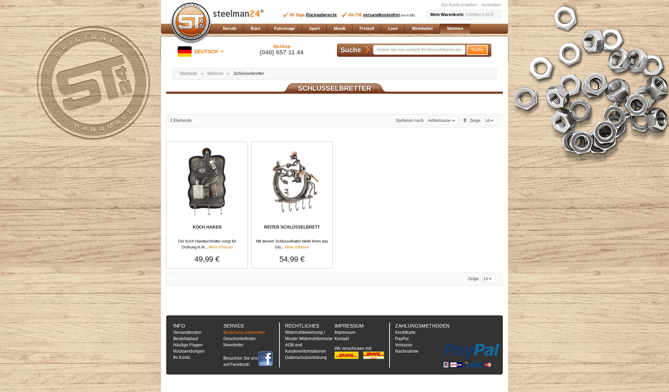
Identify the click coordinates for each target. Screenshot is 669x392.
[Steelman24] (191, 23)
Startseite (188, 73)
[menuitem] (230, 29)
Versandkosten (187, 332)
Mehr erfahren (221, 247)
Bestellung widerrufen (244, 332)
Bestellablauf (185, 338)
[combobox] (419, 50)
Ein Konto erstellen (459, 4)
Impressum (344, 332)
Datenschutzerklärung (306, 357)
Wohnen (215, 73)
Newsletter (233, 345)
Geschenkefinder (239, 338)
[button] (202, 51)
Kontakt (341, 338)
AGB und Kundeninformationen (305, 348)
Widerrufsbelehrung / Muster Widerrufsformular (309, 335)
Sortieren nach (410, 120)
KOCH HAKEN (207, 227)
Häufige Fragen (188, 345)
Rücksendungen (189, 351)
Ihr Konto (181, 357)
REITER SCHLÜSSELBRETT (292, 227)
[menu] (360, 29)
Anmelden (491, 4)
